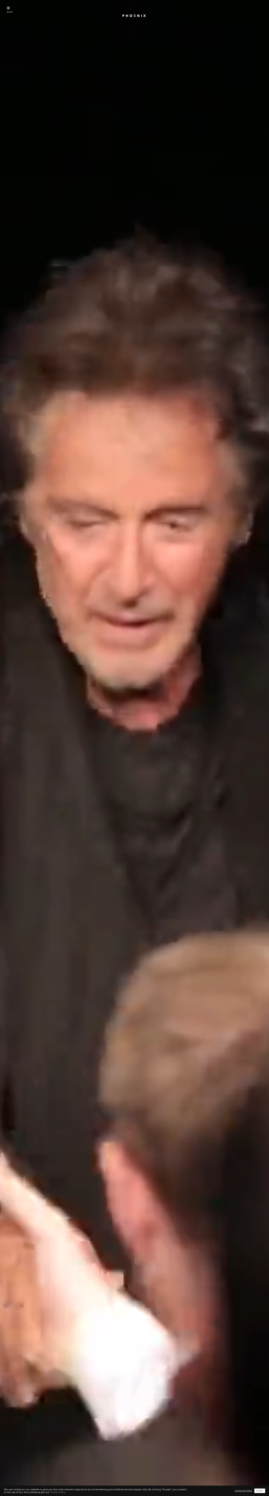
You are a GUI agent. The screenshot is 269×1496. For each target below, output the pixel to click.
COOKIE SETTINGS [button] (243, 1491)
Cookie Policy (57, 1492)
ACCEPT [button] (259, 1491)
